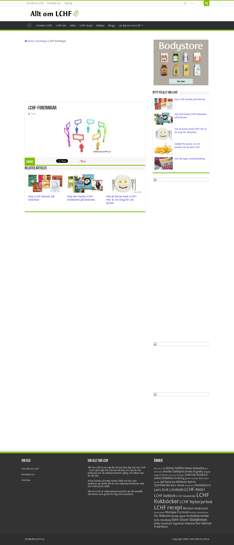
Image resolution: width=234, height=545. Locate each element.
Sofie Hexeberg (162, 520)
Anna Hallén (175, 468)
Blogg (111, 25)
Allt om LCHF (159, 468)
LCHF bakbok (165, 495)
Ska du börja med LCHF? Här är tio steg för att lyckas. (121, 200)
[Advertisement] (85, 72)
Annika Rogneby (194, 471)
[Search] (206, 3)
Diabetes (167, 478)
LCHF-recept (86, 25)
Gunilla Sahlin (197, 478)
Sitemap (68, 3)
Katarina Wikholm (176, 482)
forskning (179, 478)
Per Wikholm (162, 516)
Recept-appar (178, 515)
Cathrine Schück (195, 474)
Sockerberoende (197, 516)
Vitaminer (190, 523)
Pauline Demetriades (198, 512)
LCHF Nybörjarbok (196, 502)
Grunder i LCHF (44, 25)
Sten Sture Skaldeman (189, 520)
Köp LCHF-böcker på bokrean (190, 99)
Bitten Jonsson (170, 475)
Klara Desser (177, 485)
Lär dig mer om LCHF (130, 25)
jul (162, 482)
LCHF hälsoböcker (186, 496)
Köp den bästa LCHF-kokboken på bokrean (81, 198)
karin (33, 114)
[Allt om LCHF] (54, 14)
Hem (29, 25)
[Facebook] (185, 3)
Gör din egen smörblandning (190, 158)
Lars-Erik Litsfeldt (169, 489)
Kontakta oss (54, 3)
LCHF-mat (61, 25)
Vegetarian (178, 523)
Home (30, 41)
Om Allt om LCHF (35, 3)
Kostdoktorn (203, 485)
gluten (188, 478)
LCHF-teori (194, 489)
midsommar (159, 512)
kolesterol (189, 485)
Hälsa (73, 25)
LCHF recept (168, 507)
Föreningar (42, 41)
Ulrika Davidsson (163, 523)
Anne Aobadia (194, 468)
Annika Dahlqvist (173, 471)
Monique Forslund (177, 512)
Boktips (100, 25)
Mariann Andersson (195, 508)
